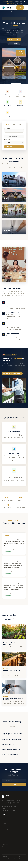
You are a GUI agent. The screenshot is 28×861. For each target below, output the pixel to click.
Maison (3, 821)
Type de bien (7, 128)
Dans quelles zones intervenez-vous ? (10, 754)
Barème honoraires (6, 850)
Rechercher (10, 146)
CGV (3, 846)
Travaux (3, 817)
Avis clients (4, 835)
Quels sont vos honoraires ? (8, 744)
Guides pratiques (5, 831)
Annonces (4, 833)
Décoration (4, 823)
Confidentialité (5, 848)
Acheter (7, 124)
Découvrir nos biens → (14, 39)
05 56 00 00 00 (10, 3)
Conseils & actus (5, 829)
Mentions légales (5, 844)
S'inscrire (14, 784)
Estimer (20, 124)
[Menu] (25, 7)
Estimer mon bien (20, 8)
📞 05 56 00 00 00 (5, 808)
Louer (14, 124)
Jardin (3, 819)
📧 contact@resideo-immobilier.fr (9, 806)
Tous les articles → (7, 619)
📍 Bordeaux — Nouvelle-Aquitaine (9, 810)
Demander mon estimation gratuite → (12, 373)
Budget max (7, 139)
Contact (3, 838)
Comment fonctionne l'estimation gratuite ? (12, 739)
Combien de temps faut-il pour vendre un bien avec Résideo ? (12, 734)
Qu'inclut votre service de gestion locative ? (12, 749)
